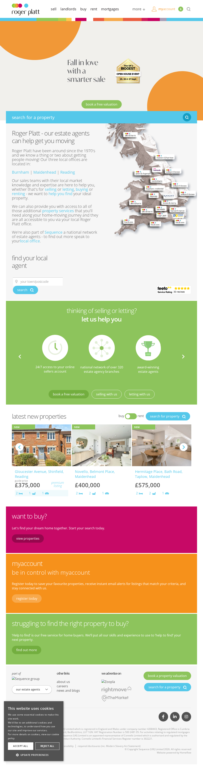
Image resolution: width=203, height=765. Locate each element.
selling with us (106, 394)
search (22, 290)
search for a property (164, 687)
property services (58, 210)
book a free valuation (101, 104)
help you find (60, 193)
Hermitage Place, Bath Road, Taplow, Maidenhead (159, 474)
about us (63, 682)
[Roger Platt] (26, 9)
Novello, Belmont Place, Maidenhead (95, 474)
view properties (27, 538)
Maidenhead (44, 172)
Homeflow (185, 752)
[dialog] (33, 731)
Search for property (165, 416)
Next (183, 356)
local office (30, 241)
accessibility (67, 746)
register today (26, 598)
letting (68, 189)
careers (62, 686)
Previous (20, 356)
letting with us (139, 394)
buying (82, 189)
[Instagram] (186, 716)
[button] (33, 754)
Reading (67, 172)
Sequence (53, 232)
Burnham (20, 172)
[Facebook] (163, 716)
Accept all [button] (20, 746)
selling (50, 189)
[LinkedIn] (175, 716)
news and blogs (68, 690)
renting (18, 193)
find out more (26, 650)
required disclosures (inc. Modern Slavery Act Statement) (109, 746)
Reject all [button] (47, 746)
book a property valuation (167, 676)
